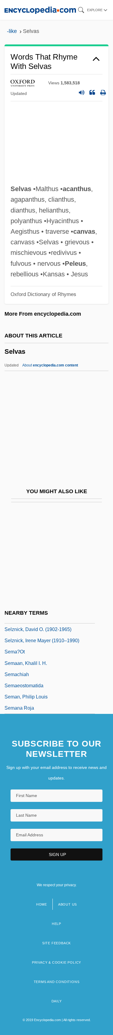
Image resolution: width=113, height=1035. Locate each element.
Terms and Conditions (57, 982)
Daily (57, 1001)
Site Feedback (56, 943)
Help (56, 924)
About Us (67, 904)
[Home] (40, 10)
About (50, 365)
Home (41, 904)
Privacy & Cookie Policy (56, 962)
